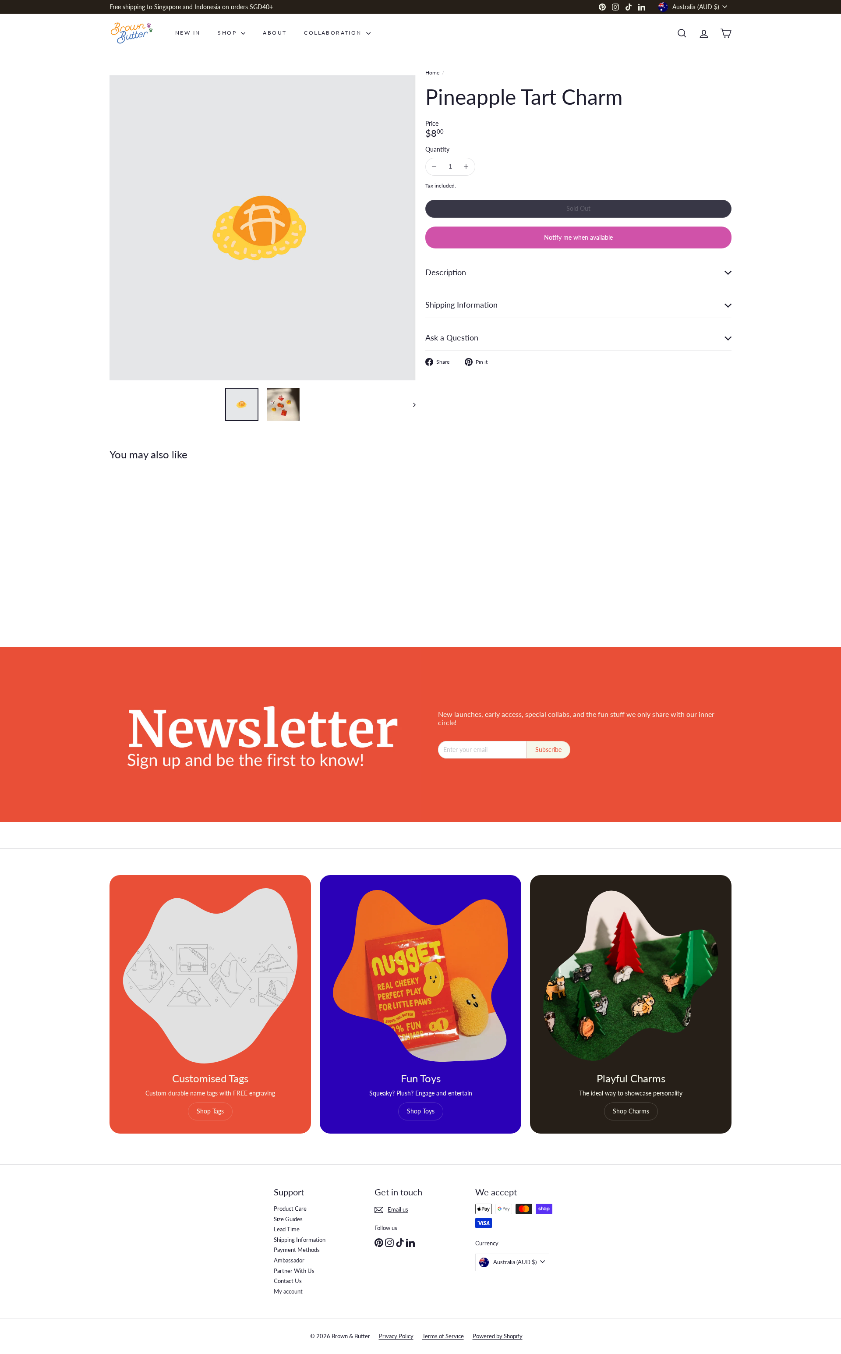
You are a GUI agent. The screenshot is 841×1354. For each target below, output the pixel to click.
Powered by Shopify (498, 1336)
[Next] (410, 404)
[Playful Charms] (630, 975)
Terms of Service (443, 1336)
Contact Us (288, 1280)
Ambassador (289, 1260)
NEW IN (187, 32)
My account (288, 1291)
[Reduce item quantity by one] (434, 167)
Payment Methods (297, 1249)
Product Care (290, 1208)
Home (432, 73)
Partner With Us (294, 1270)
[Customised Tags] (210, 975)
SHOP (228, 32)
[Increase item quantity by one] (466, 167)
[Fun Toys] (420, 975)
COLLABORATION (334, 32)
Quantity (437, 149)
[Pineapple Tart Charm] (158, 547)
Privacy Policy (396, 1336)
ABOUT (274, 32)
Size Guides (288, 1219)
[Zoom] (263, 227)
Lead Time (287, 1229)
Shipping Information (299, 1239)
